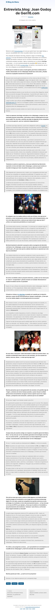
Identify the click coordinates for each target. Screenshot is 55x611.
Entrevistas (30, 16)
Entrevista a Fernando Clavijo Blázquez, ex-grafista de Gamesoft (15, 593)
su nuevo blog (24, 65)
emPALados (44, 87)
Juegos (21, 583)
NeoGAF (43, 125)
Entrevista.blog (19, 51)
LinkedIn (33, 608)
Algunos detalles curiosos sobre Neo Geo (38, 592)
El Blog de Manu (12, 2)
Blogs (8, 583)
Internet (14, 583)
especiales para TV (11, 102)
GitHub (27, 608)
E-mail (21, 608)
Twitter (24, 608)
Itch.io (30, 608)
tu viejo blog (21, 294)
